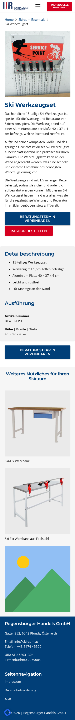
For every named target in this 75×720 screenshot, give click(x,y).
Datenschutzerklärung (20, 690)
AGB (8, 699)
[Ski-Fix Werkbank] (37, 423)
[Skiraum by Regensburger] (16, 6)
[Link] (37, 579)
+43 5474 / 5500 (29, 646)
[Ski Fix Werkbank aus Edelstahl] (37, 501)
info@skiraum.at (26, 641)
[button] (38, 6)
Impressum (13, 681)
